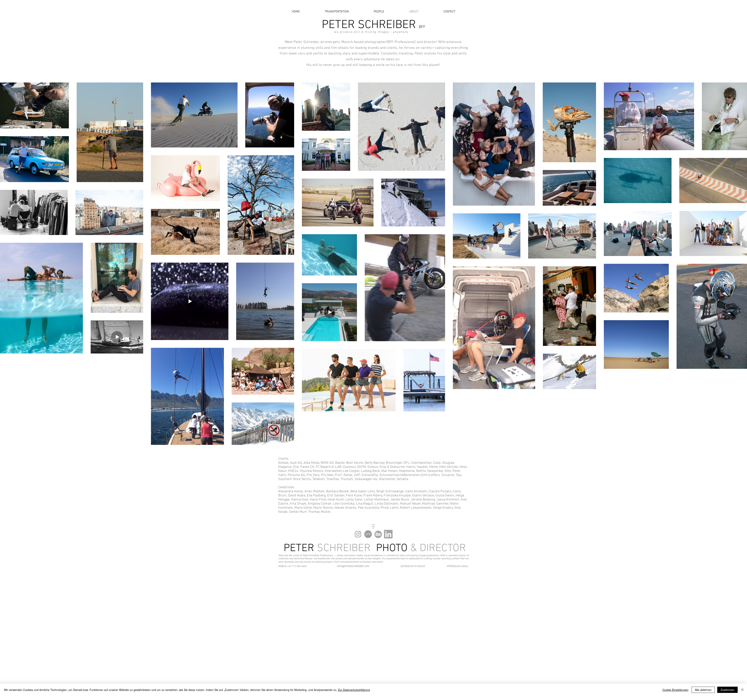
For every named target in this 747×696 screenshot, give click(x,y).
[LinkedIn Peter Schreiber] (388, 534)
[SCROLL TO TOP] (373, 526)
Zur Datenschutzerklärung (354, 690)
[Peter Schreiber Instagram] (358, 534)
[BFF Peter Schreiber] (368, 534)
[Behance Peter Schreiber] (378, 534)
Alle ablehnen (703, 690)
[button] (294, 566)
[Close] (742, 690)
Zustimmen (727, 690)
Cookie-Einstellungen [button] (675, 690)
